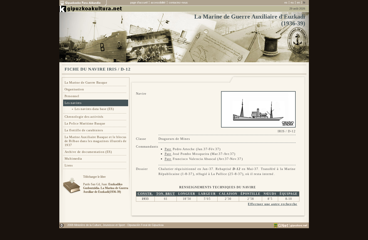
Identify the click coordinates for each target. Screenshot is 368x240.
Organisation (74, 89)
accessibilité (158, 2)
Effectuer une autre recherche (272, 204)
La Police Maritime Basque (85, 123)
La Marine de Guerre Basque (86, 82)
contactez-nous (178, 2)
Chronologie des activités (84, 116)
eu (292, 2)
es (285, 2)
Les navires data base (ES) (94, 109)
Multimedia (73, 158)
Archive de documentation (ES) (88, 152)
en (298, 2)
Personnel (72, 96)
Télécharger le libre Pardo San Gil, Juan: (105, 184)
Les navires (73, 103)
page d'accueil (138, 2)
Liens (69, 165)
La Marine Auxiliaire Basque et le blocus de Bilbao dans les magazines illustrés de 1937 (96, 141)
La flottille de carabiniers (84, 130)
